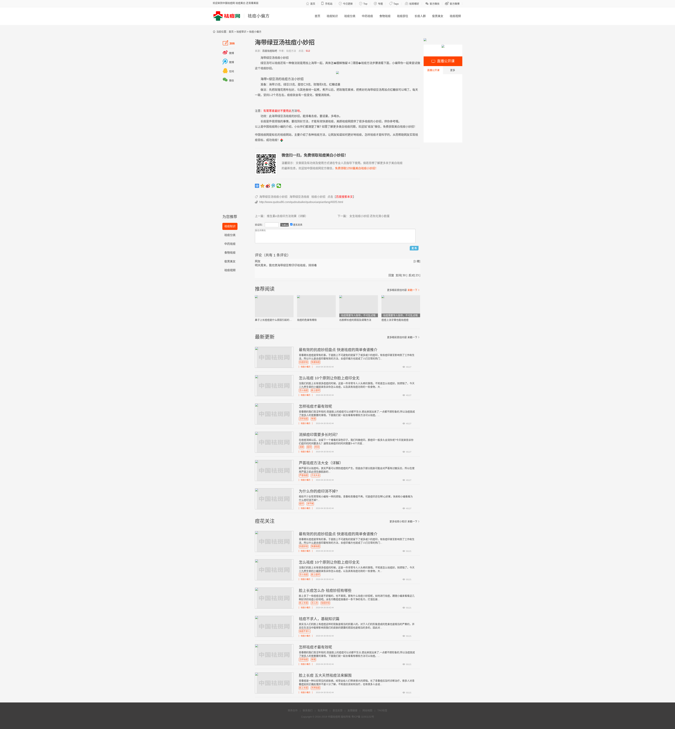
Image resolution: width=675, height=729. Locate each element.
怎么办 (314, 603)
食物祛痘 (385, 16)
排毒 (308, 116)
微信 (228, 80)
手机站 (326, 3)
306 (229, 43)
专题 (378, 3)
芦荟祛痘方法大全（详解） (321, 463)
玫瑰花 (317, 84)
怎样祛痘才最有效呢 (315, 406)
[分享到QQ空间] (262, 186)
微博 (228, 53)
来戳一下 (413, 290)
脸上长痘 (303, 603)
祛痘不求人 (304, 631)
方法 (369, 63)
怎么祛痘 (303, 390)
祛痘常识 (241, 31)
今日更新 (346, 3)
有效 (319, 121)
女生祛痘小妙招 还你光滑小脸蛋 (369, 216)
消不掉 (310, 503)
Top (363, 3)
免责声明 (322, 710)
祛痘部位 (402, 16)
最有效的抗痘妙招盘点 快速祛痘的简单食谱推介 (338, 350)
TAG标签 (382, 710)
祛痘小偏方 (255, 31)
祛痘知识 (332, 16)
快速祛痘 (315, 362)
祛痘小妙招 (318, 196)
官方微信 (432, 3)
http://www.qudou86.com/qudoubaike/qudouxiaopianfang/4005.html (301, 202)
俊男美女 (437, 16)
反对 (411, 275)
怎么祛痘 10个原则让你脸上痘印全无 (329, 378)
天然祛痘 (315, 688)
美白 (341, 126)
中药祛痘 (367, 16)
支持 (398, 275)
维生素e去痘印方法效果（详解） (287, 216)
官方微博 (452, 3)
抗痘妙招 (303, 362)
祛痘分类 (349, 16)
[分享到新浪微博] (268, 186)
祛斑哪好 (412, 3)
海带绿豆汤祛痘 (299, 196)
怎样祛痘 (303, 419)
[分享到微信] (279, 186)
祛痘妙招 (325, 603)
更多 (452, 70)
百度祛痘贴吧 (269, 50)
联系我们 (308, 710)
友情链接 (352, 710)
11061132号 (367, 716)
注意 (258, 110)
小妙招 (284, 57)
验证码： (259, 224)
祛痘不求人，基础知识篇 (319, 619)
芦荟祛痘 (303, 475)
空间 (228, 71)
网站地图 (367, 710)
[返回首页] (281, 139)
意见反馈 (337, 710)
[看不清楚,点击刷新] (284, 225)
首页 (310, 3)
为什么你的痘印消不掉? (318, 491)
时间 (317, 447)
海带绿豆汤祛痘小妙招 (273, 196)
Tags (394, 3)
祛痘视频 (455, 16)
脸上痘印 (315, 390)
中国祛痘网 (334, 716)
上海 (311, 63)
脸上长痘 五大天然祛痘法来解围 (325, 675)
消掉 (301, 447)
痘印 (309, 447)
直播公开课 (433, 70)
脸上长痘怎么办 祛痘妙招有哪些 (325, 590)
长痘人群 (420, 16)
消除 (323, 94)
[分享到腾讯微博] (273, 186)
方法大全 (315, 475)
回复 (391, 275)
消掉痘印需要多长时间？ (319, 435)
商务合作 (293, 710)
